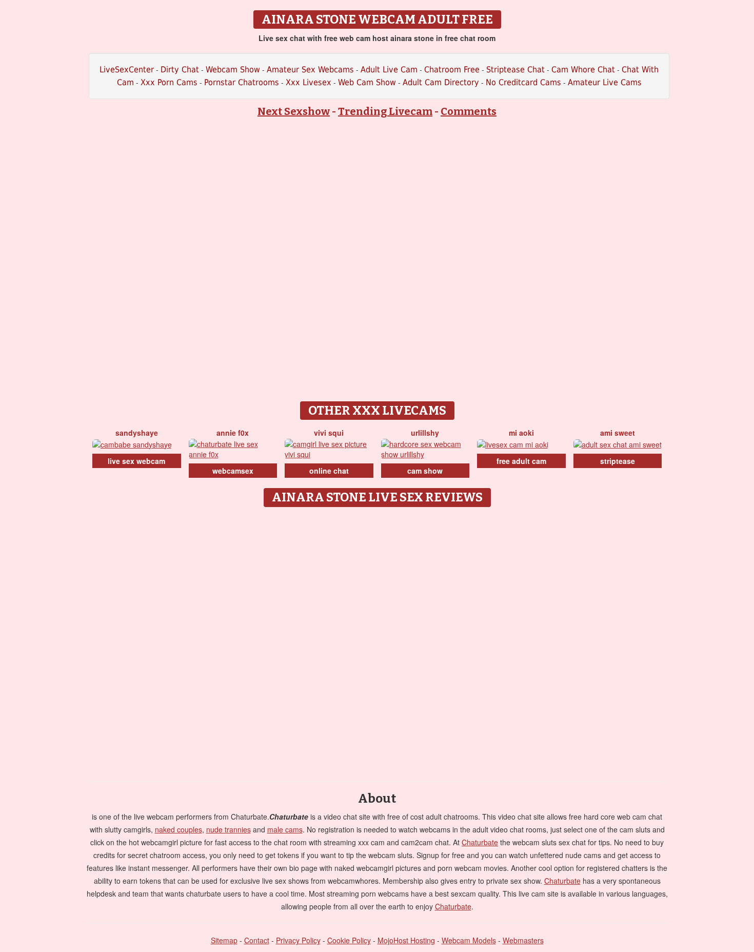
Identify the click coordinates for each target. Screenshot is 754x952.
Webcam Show (233, 69)
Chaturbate (480, 842)
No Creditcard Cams (523, 82)
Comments (469, 111)
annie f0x (232, 433)
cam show (425, 470)
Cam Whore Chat (583, 69)
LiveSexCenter (127, 69)
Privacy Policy (298, 940)
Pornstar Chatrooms (241, 82)
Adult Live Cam (389, 69)
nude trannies (228, 829)
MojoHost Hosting (406, 940)
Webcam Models (469, 940)
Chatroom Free (452, 69)
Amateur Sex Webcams (310, 69)
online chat (329, 470)
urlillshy (425, 433)
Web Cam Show (367, 82)
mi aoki (521, 433)
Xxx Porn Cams (169, 82)
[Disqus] (377, 640)
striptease (617, 461)
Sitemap (224, 940)
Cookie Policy (349, 940)
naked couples (178, 829)
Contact (256, 940)
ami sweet (617, 433)
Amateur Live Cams (605, 82)
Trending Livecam (385, 111)
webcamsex (232, 470)
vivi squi (329, 433)
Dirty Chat (180, 69)
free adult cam (521, 461)
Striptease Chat (515, 69)
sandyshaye (136, 433)
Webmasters (523, 940)
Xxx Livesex (308, 82)
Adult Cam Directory (441, 82)
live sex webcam (136, 461)
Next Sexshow (293, 111)
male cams (285, 829)
